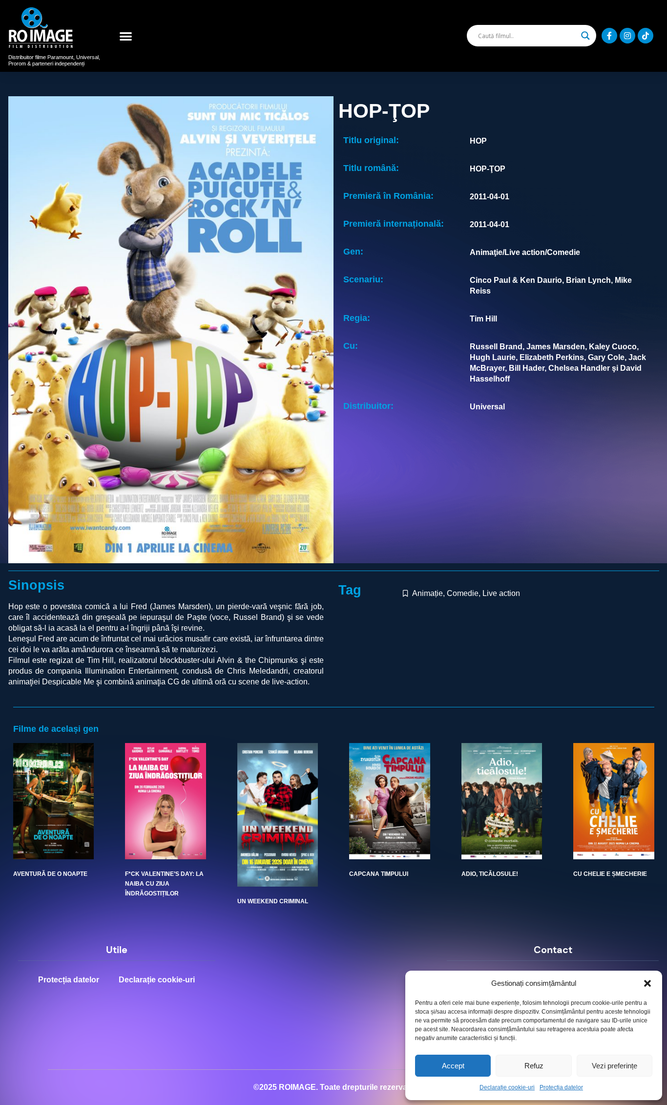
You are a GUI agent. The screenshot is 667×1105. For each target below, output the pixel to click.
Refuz (533, 1066)
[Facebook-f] (609, 35)
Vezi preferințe (614, 1066)
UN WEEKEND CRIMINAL (272, 901)
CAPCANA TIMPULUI (378, 874)
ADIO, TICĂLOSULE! (489, 874)
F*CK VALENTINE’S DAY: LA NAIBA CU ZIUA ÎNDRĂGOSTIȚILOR (164, 884)
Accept (453, 1066)
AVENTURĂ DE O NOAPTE (50, 874)
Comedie (463, 593)
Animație (427, 593)
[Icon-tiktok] (645, 35)
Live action (501, 593)
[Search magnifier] (585, 35)
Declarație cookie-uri (507, 1087)
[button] (647, 983)
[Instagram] (627, 35)
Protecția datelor (561, 1087)
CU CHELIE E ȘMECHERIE (610, 874)
